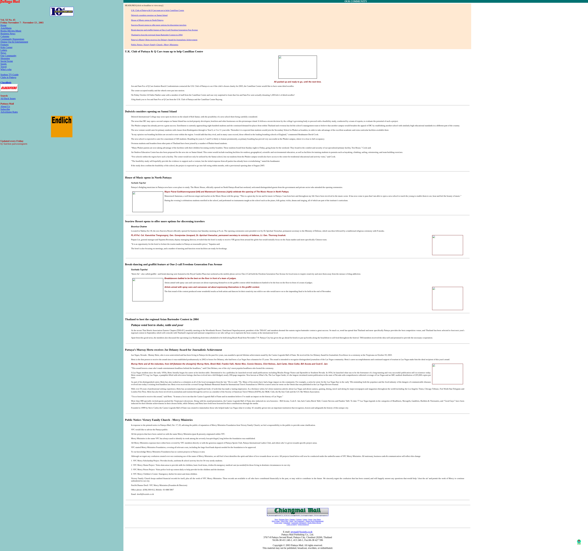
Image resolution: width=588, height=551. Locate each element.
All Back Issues (8, 98)
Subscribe (5, 109)
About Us (5, 106)
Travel (3, 66)
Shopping (5, 58)
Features (4, 44)
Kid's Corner (276, 521)
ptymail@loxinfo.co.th (301, 531)
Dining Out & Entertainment (14, 42)
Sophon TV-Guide (9, 74)
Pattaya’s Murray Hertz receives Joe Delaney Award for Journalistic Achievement (164, 40)
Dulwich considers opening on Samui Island (149, 15)
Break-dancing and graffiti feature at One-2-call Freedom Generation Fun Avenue (164, 30)
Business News (7, 33)
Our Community (8, 55)
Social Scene (6, 61)
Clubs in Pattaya (8, 77)
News (3, 53)
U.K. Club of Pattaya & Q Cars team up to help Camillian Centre (157, 10)
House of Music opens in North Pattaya (147, 20)
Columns (4, 36)
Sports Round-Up (303, 524)
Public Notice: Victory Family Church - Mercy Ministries (154, 44)
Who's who (5, 69)
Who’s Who (284, 521)
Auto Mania (317, 519)
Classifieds (5, 82)
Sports (3, 64)
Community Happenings (12, 39)
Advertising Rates (9, 112)
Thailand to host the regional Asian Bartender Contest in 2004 (157, 35)
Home (3, 25)
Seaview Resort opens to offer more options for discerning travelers (158, 25)
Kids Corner (6, 47)
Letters (3, 50)
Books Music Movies (314, 523)
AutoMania (5, 28)
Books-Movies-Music (10, 31)
